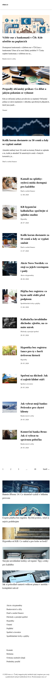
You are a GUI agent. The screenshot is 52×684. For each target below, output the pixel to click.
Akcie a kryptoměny (27, 275)
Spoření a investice (27, 384)
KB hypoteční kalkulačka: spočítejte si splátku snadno (34, 210)
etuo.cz (5, 5)
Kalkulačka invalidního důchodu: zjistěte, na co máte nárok (34, 323)
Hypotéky (24, 219)
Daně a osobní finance (9, 161)
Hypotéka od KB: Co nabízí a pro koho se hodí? (25, 541)
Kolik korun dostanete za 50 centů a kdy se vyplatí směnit (35, 239)
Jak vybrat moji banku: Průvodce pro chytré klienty (34, 407)
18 (35, 469)
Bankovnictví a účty (9, 59)
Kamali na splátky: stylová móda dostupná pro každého (34, 182)
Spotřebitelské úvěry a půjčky (30, 303)
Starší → (46, 469)
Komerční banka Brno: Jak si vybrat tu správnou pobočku (34, 435)
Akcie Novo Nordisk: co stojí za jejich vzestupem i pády (34, 267)
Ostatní (4, 110)
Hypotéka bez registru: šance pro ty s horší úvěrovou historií (34, 351)
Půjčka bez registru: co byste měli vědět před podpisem (34, 295)
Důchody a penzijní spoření (30, 331)
